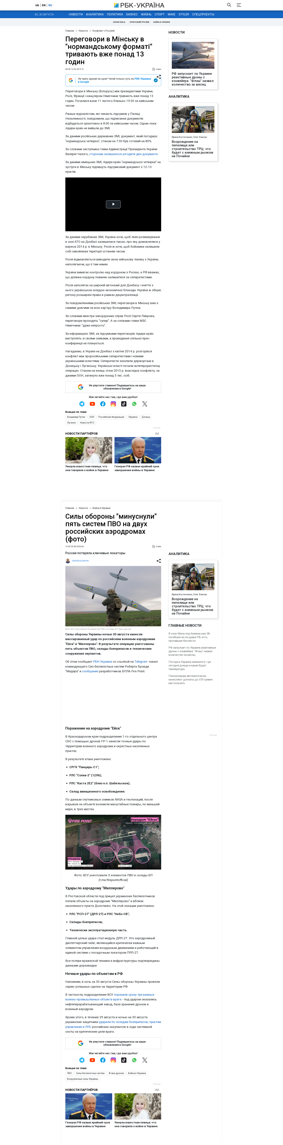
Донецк (146, 417)
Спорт (159, 14)
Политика (115, 14)
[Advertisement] (113, 700)
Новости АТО (87, 422)
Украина (132, 417)
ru (50, 5)
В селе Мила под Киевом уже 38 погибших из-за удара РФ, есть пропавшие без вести (189, 637)
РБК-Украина (102, 661)
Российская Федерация (111, 417)
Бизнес (132, 14)
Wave (171, 14)
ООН (91, 417)
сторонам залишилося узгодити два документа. (123, 154)
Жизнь (146, 14)
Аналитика (95, 14)
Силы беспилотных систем (90, 1073)
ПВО (69, 1073)
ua (37, 5)
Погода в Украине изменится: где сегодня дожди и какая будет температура (190, 665)
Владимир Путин (76, 417)
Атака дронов (116, 1073)
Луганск (71, 422)
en (44, 5)
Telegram (140, 661)
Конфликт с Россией (103, 30)
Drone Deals (119, 22)
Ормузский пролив (139, 22)
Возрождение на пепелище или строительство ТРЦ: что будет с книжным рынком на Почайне (192, 149)
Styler (184, 14)
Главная (69, 30)
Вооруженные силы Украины (82, 1079)
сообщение (90, 671)
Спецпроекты (203, 14)
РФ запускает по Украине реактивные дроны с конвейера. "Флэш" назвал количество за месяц (193, 79)
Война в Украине (161, 22)
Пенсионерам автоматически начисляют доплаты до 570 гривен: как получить (191, 679)
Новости (76, 14)
